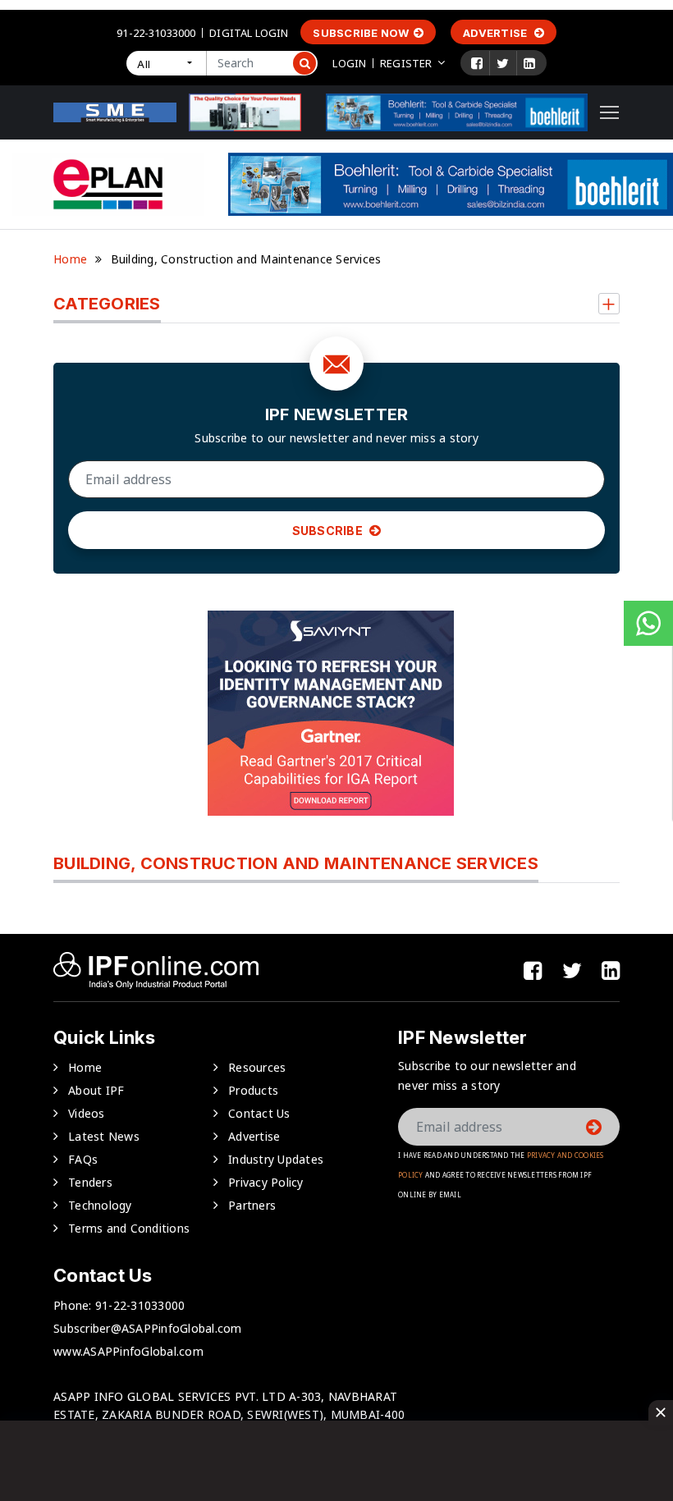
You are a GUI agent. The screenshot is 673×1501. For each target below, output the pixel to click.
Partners (252, 1205)
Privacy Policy (266, 1182)
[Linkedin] (529, 63)
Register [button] (406, 63)
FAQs (83, 1159)
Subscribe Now (361, 32)
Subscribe (329, 531)
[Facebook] (477, 63)
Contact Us (259, 1113)
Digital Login (248, 32)
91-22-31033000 (156, 32)
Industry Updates (275, 1159)
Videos (86, 1113)
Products (253, 1090)
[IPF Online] (114, 111)
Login (349, 63)
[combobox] (166, 63)
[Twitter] (503, 63)
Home (70, 259)
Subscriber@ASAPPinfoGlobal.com (147, 1328)
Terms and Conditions (129, 1228)
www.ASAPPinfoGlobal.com (128, 1351)
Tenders (90, 1182)
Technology (100, 1205)
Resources (257, 1067)
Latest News (104, 1136)
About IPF (96, 1090)
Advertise (496, 32)
